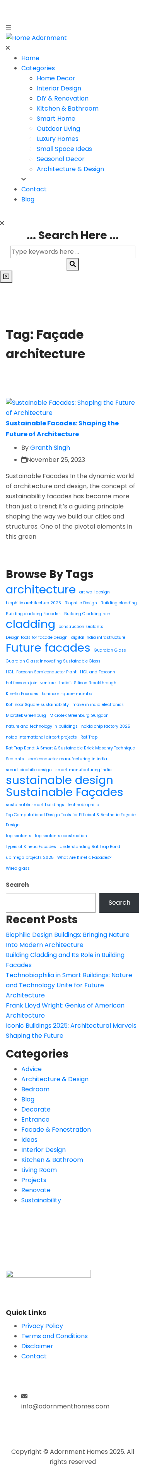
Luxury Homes (57, 138)
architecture (41, 589)
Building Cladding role (87, 614)
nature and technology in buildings (42, 726)
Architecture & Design (70, 169)
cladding (30, 624)
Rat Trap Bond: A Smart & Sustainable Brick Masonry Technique (70, 748)
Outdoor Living (58, 128)
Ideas (29, 1139)
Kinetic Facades (22, 694)
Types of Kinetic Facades (31, 847)
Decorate (36, 1109)
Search (17, 884)
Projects (33, 1180)
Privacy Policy (42, 1325)
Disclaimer (37, 1346)
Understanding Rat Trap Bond (90, 847)
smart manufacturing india (83, 770)
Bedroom (35, 1089)
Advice (31, 1069)
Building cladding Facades (33, 614)
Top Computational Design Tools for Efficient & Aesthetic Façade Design (71, 820)
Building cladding (119, 603)
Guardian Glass (110, 650)
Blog (27, 199)
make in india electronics (98, 705)
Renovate (36, 1190)
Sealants (15, 759)
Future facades (48, 648)
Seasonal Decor (61, 158)
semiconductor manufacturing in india (67, 759)
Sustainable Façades (64, 792)
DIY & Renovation (63, 98)
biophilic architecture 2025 (33, 603)
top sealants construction (61, 836)
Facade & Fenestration (56, 1129)
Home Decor (56, 78)
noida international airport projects (41, 737)
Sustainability (41, 1200)
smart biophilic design (29, 770)
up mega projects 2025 (30, 857)
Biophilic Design (81, 603)
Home (30, 58)
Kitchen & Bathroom (68, 108)
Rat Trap (88, 737)
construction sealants (81, 627)
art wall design (94, 592)
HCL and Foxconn (97, 672)
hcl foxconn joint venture (31, 683)
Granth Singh (50, 447)
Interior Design (59, 88)
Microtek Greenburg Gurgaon (79, 715)
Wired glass (18, 868)
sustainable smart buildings (35, 805)
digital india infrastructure (98, 637)
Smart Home (56, 118)
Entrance (35, 1119)
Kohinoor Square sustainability (37, 705)
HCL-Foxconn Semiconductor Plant (41, 672)
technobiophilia (83, 805)
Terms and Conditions (54, 1336)
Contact (34, 189)
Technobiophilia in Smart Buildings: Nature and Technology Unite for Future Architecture (69, 985)
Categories (38, 68)
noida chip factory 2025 (105, 726)
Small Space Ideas (64, 148)
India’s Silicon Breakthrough (87, 683)
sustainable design (59, 780)
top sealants (18, 836)
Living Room (39, 1169)
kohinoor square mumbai (68, 694)
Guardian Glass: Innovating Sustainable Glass (53, 661)
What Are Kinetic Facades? (84, 857)
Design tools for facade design (37, 637)
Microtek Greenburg (26, 715)
